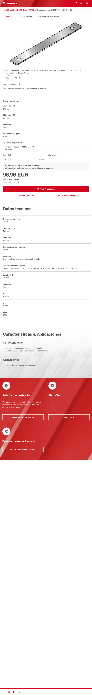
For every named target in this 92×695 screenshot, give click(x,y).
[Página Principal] (12, 3)
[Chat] (14, 692)
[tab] (9, 16)
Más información (10, 84)
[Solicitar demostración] (9, 692)
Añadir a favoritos (26, 196)
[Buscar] (86, 3)
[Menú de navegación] (4, 3)
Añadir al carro (47, 189)
